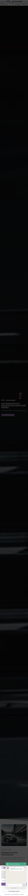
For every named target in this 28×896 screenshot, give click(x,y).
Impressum (22, 894)
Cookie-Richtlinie (7, 894)
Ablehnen (14, 887)
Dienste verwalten (5, 880)
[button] (26, 867)
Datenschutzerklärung (15, 894)
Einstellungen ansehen (14, 891)
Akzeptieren (14, 884)
